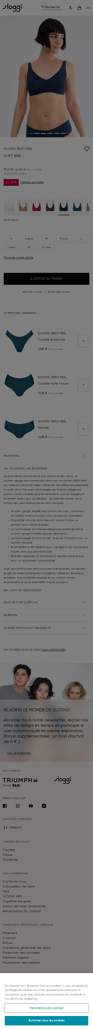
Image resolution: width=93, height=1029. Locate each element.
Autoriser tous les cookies (46, 1020)
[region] (46, 1001)
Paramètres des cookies (46, 1008)
